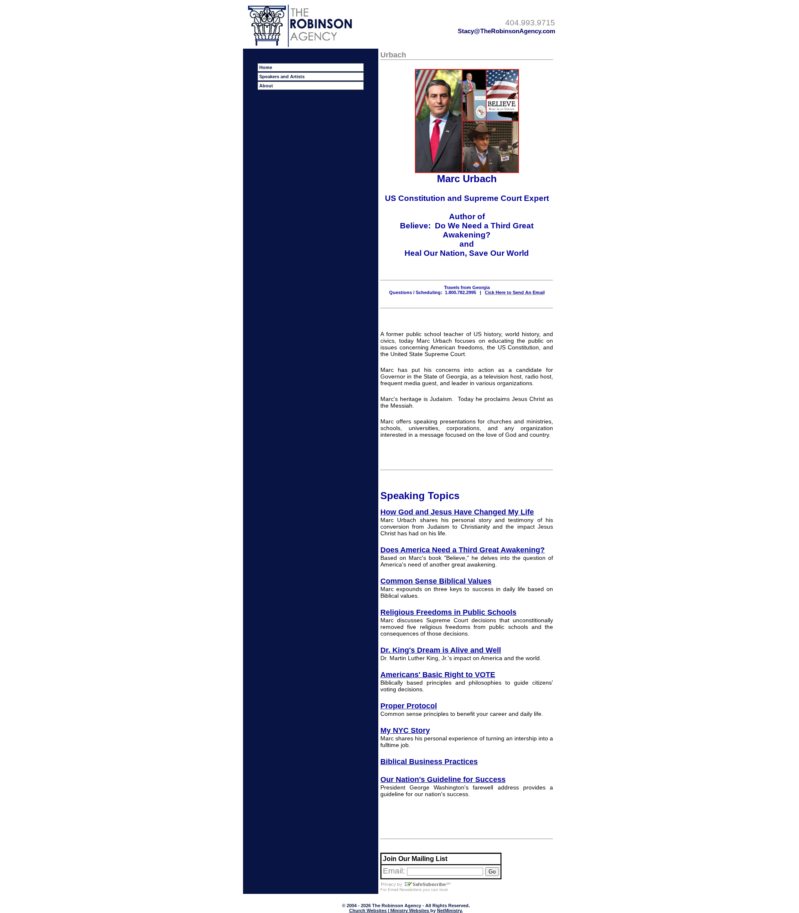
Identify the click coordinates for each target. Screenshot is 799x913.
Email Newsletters (405, 889)
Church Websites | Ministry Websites (389, 910)
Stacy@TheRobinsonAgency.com (506, 31)
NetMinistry (449, 910)
